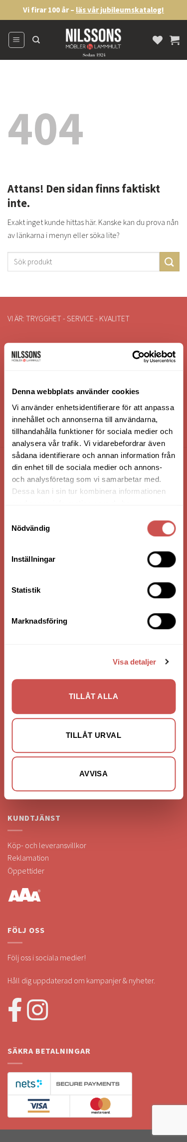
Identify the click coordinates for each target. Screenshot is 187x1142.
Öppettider (25, 871)
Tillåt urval (93, 735)
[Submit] (170, 261)
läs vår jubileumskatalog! (120, 9)
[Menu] (16, 40)
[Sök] (36, 39)
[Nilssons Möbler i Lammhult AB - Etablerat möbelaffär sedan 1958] (93, 45)
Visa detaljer (134, 662)
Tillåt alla (93, 696)
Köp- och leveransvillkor (46, 845)
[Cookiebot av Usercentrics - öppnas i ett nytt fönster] (133, 356)
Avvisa (93, 773)
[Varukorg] (175, 40)
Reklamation (28, 858)
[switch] (161, 559)
